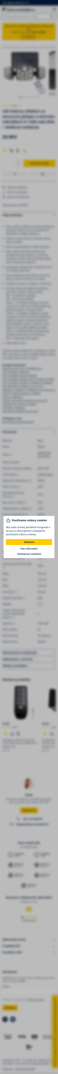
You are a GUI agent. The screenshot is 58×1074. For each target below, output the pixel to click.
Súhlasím (29, 542)
